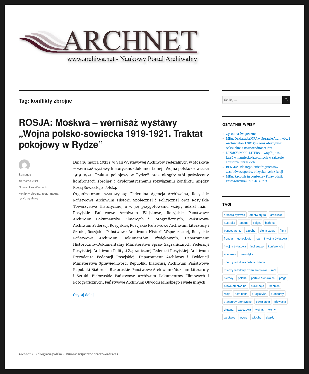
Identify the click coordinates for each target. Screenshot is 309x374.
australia (229, 222)
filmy (283, 230)
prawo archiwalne (235, 286)
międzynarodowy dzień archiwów (245, 270)
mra (273, 270)
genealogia (244, 238)
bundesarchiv (232, 230)
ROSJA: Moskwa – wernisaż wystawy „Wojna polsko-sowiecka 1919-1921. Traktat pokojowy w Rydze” (111, 132)
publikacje (257, 286)
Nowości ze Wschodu (33, 187)
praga (282, 278)
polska (242, 278)
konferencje (275, 246)
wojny (272, 309)
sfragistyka (259, 293)
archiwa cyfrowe (234, 214)
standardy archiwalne (238, 301)
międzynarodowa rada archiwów (244, 262)
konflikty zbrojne (29, 193)
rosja (45, 193)
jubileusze (257, 246)
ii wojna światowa (275, 238)
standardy (277, 293)
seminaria (241, 293)
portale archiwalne (263, 278)
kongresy (230, 254)
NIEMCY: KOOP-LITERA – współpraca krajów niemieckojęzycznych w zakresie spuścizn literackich (255, 157)
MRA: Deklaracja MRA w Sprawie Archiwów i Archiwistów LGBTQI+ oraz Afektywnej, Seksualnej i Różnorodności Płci (258, 143)
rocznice (274, 286)
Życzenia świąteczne (241, 134)
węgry (243, 317)
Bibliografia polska (48, 354)
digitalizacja (267, 230)
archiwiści (276, 214)
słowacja (280, 301)
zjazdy (270, 317)
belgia (257, 222)
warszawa (244, 309)
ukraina (228, 309)
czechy (250, 230)
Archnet (25, 354)
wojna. (259, 309)
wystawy (32, 198)
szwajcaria (263, 301)
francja (228, 238)
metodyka (246, 254)
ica (258, 238)
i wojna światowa (235, 246)
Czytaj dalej (83, 295)
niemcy (228, 278)
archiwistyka (258, 214)
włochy (256, 317)
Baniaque (25, 174)
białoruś (270, 222)
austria (244, 222)
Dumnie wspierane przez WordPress (92, 354)
